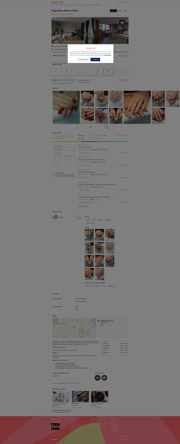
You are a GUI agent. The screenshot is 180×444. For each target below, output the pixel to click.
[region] (90, 53)
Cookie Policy (107, 55)
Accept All (95, 59)
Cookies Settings (84, 59)
